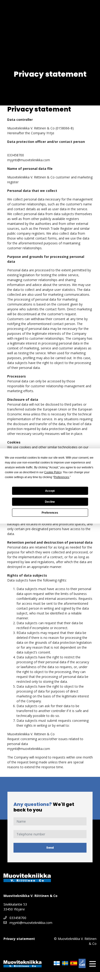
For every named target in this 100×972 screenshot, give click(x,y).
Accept (50, 491)
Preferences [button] (61, 477)
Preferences (50, 512)
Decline (50, 501)
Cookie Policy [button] (52, 472)
